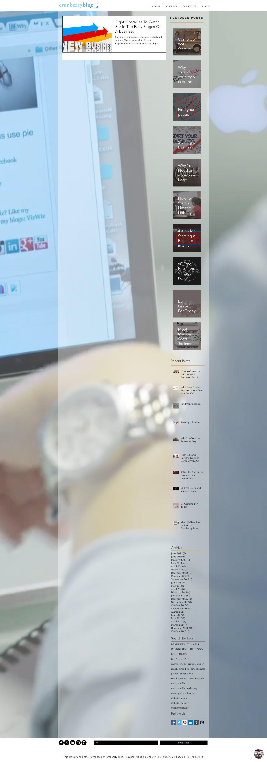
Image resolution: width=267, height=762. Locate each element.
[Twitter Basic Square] (179, 722)
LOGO (199, 649)
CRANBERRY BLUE (182, 649)
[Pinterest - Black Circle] (84, 742)
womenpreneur (180, 707)
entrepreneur (178, 664)
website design (179, 698)
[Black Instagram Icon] (202, 722)
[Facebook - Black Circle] (61, 742)
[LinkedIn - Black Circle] (72, 742)
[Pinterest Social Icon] (184, 722)
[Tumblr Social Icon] (196, 722)
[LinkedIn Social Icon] (190, 722)
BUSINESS (193, 644)
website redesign (180, 703)
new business (198, 668)
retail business (179, 678)
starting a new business (183, 693)
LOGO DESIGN (180, 654)
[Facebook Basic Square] (173, 722)
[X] (66, 742)
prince (174, 673)
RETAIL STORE (180, 659)
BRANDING (178, 644)
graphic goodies (180, 668)
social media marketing (184, 688)
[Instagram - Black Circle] (78, 742)
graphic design (196, 664)
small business (196, 678)
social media (178, 683)
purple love (186, 673)
